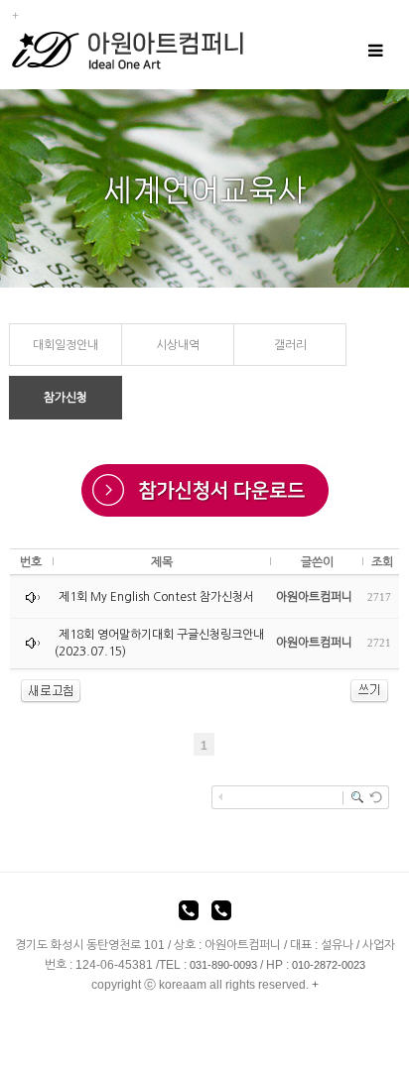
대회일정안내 (65, 345)
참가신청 (65, 398)
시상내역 (178, 345)
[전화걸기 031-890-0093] (189, 913)
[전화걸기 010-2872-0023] (221, 913)
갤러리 (290, 345)
